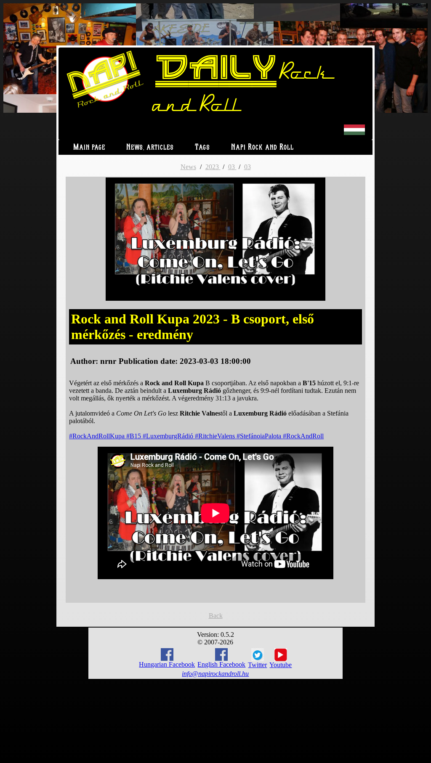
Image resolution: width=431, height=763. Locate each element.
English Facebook (221, 664)
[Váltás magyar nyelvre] (354, 133)
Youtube (280, 664)
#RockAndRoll (303, 436)
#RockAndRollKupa (97, 436)
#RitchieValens (216, 436)
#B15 (134, 436)
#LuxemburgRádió (169, 436)
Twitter (257, 664)
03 (232, 166)
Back (216, 615)
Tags (202, 147)
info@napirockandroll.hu (215, 673)
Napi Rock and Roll (262, 147)
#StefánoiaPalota (260, 436)
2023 (213, 166)
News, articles (150, 147)
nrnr (108, 361)
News (188, 166)
